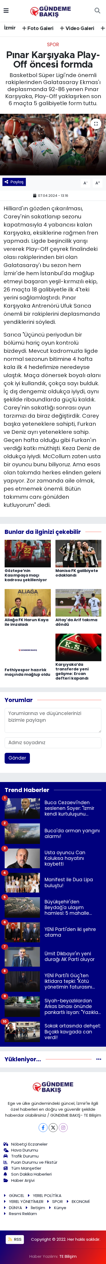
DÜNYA (15, 1207)
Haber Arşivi (23, 1180)
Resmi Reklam (23, 1213)
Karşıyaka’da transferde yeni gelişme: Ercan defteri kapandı (72, 671)
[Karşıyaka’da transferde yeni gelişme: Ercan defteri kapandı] (78, 647)
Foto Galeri (40, 28)
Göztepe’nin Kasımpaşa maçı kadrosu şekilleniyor (26, 575)
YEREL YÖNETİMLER (26, 1201)
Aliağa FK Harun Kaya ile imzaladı (26, 622)
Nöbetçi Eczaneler (29, 1144)
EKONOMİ (81, 1201)
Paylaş (17, 182)
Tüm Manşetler (26, 1168)
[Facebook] (43, 1127)
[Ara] (97, 10)
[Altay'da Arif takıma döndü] (78, 602)
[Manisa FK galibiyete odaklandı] (78, 553)
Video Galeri (79, 28)
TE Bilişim (68, 1256)
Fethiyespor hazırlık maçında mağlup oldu (27, 672)
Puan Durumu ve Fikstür (34, 1162)
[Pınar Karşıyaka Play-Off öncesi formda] (53, 145)
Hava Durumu (24, 1150)
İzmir (9, 28)
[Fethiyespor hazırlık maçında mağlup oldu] (28, 650)
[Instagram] (63, 1127)
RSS (17, 1239)
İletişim (38, 1207)
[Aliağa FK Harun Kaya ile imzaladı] (28, 602)
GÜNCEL (16, 1195)
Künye (60, 1207)
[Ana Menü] (6, 10)
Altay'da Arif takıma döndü (76, 622)
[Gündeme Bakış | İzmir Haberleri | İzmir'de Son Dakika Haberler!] (50, 10)
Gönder (17, 758)
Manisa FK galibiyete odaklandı (76, 573)
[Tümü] (98, 1059)
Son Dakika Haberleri (31, 1174)
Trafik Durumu (25, 1156)
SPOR (53, 44)
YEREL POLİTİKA (47, 1195)
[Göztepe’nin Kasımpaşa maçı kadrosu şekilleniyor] (28, 553)
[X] (53, 1127)
